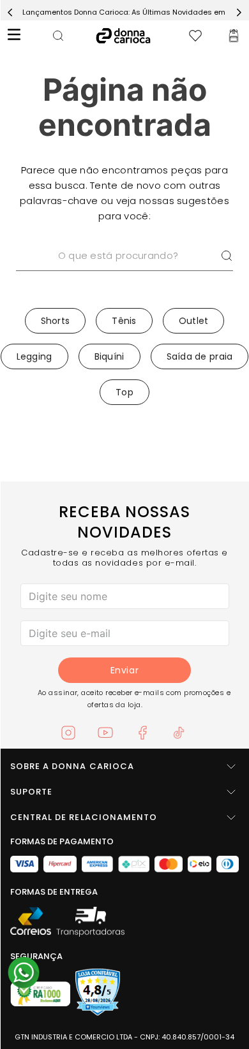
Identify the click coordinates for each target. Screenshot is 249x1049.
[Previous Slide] (10, 12)
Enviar (124, 670)
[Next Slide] (238, 12)
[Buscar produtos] (226, 255)
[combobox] (124, 271)
